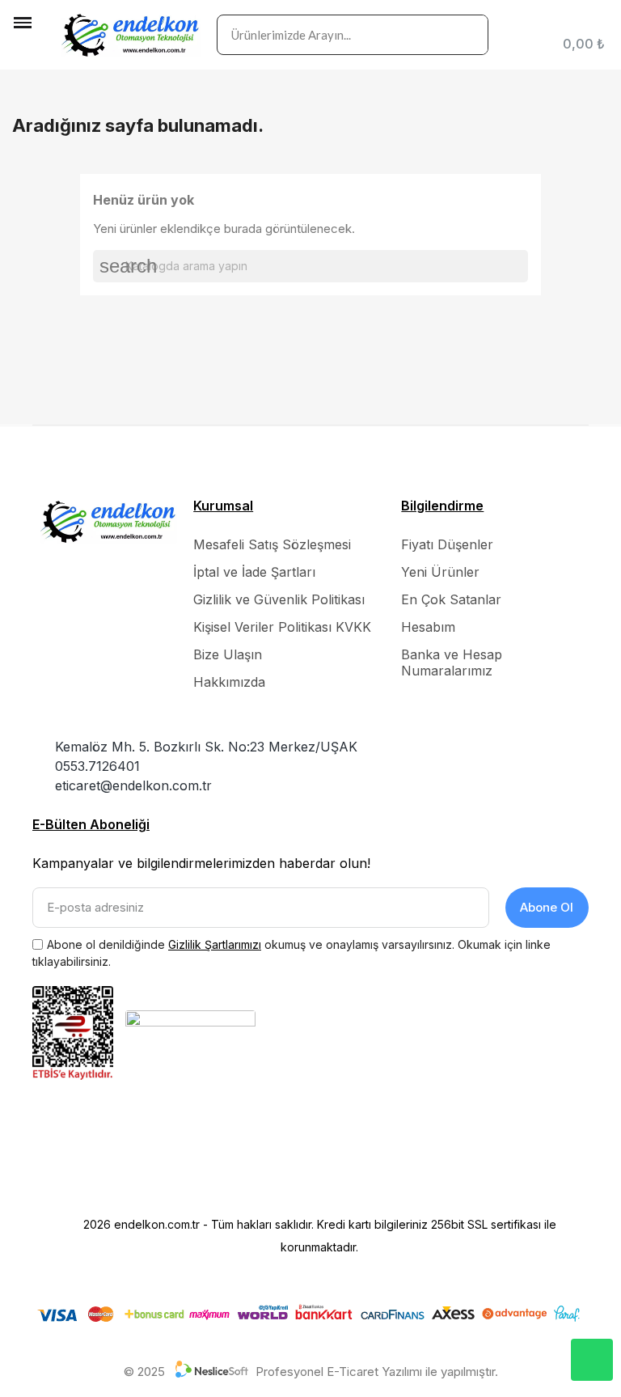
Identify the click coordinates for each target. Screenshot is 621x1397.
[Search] (467, 34)
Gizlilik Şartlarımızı (214, 944)
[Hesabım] (601, 22)
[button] (24, 49)
